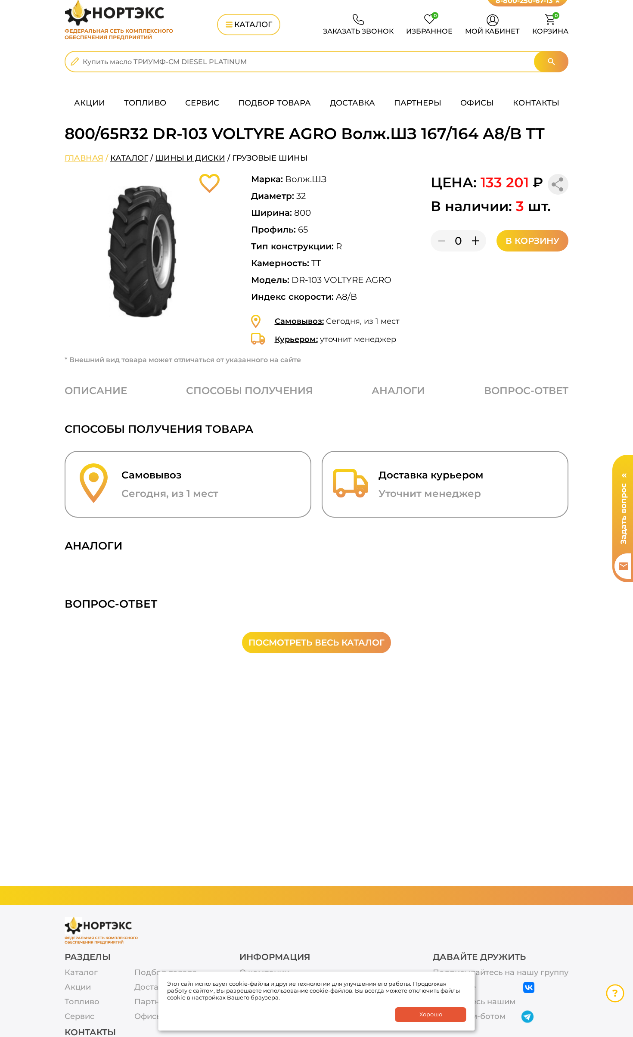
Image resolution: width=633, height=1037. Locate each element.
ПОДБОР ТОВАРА (274, 103)
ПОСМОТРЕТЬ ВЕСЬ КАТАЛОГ (316, 642)
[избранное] (209, 183)
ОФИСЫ (477, 103)
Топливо (82, 1001)
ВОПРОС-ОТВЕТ (526, 391)
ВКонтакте (454, 987)
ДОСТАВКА (352, 103)
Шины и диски (190, 158)
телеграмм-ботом (469, 1016)
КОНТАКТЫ (536, 103)
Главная (84, 158)
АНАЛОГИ (398, 391)
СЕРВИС (202, 103)
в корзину (532, 241)
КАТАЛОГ (253, 24)
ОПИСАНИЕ (96, 391)
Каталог (129, 158)
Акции (78, 987)
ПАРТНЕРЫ (417, 103)
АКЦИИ (89, 103)
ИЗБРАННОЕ (429, 24)
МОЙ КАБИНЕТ (492, 31)
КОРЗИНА (550, 24)
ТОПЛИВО (145, 103)
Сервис (79, 1016)
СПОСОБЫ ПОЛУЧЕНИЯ (249, 391)
